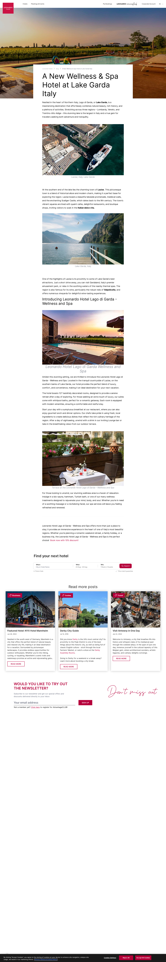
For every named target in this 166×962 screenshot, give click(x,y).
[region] (83, 958)
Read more (16, 664)
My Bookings (107, 4)
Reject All (126, 958)
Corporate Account (148, 4)
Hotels (25, 4)
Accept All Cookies (143, 958)
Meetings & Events (37, 4)
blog (57, 69)
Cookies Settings (110, 958)
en (160, 4)
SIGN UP (85, 703)
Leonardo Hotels (47, 69)
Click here (35, 707)
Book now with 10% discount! (64, 540)
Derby (75, 639)
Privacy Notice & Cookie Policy (46, 959)
